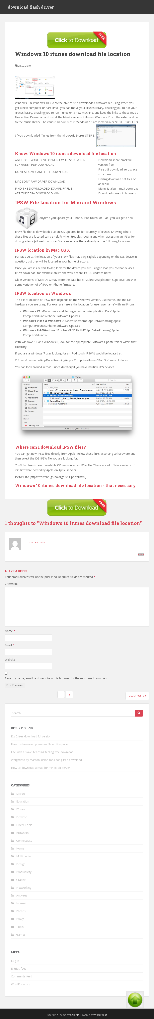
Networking (23, 887)
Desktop (21, 817)
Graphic (21, 880)
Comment (11, 584)
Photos (21, 911)
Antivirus (21, 895)
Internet (21, 903)
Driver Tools (24, 825)
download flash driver (31, 7)
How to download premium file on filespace (39, 744)
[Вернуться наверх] (135, 1003)
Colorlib (74, 1015)
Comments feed (21, 976)
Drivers (20, 793)
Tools (20, 927)
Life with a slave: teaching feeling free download (42, 752)
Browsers (22, 833)
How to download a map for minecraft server (40, 768)
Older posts (137, 695)
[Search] (139, 713)
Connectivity (24, 840)
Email (9, 645)
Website (10, 659)
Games (20, 934)
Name (10, 631)
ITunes (20, 809)
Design (20, 864)
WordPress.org (20, 984)
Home (20, 848)
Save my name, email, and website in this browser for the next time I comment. (56, 678)
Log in (15, 961)
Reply (141, 554)
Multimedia (23, 856)
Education (22, 801)
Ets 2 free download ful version (31, 736)
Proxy (20, 919)
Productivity (23, 872)
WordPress (100, 1015)
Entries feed (18, 968)
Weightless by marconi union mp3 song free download (46, 760)
